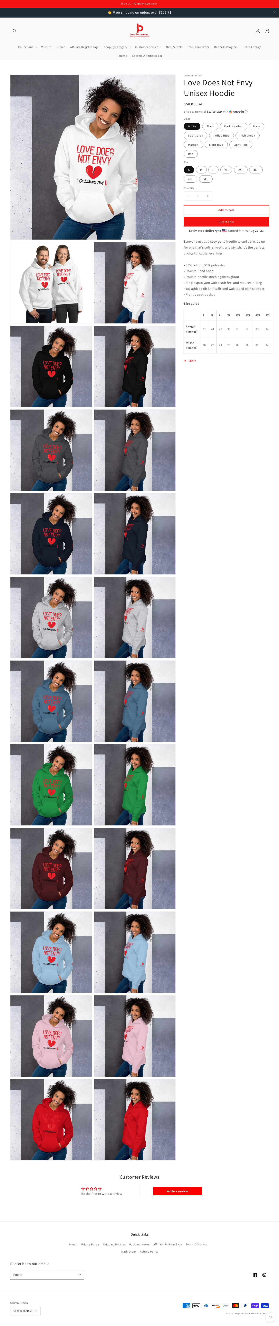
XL (226, 170)
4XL (190, 179)
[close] (274, 12)
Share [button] (192, 361)
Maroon (193, 145)
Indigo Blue (221, 135)
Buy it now (226, 222)
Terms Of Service (197, 1244)
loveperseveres (241, 1313)
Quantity (189, 188)
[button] (14, 31)
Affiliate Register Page (167, 1244)
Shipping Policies (114, 1244)
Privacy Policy (90, 1244)
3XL (255, 170)
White (192, 126)
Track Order (128, 1251)
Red (190, 154)
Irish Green (247, 135)
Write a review (177, 1191)
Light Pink (241, 145)
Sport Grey (195, 135)
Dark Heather (233, 126)
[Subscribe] (79, 1274)
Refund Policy (149, 1251)
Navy (256, 126)
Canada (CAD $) (22, 1311)
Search (72, 1244)
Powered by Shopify (259, 1313)
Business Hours (139, 1244)
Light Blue (216, 145)
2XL (240, 170)
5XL (205, 179)
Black (210, 126)
